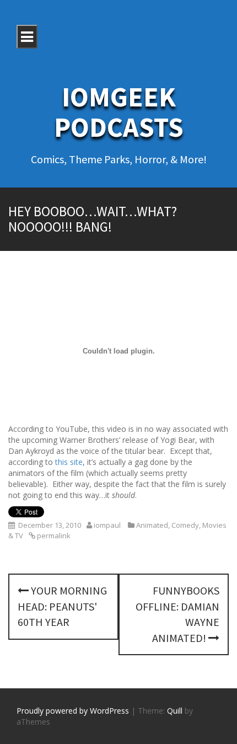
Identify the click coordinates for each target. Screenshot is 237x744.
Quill (174, 710)
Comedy (185, 525)
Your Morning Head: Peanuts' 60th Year (62, 606)
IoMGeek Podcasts (119, 111)
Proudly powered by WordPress (73, 710)
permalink (53, 535)
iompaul (107, 525)
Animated (152, 525)
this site (69, 462)
